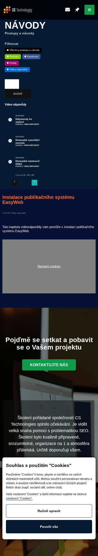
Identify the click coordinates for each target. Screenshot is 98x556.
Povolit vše (49, 527)
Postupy (14, 56)
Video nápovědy (19, 69)
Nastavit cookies (49, 266)
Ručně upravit (49, 511)
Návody (25, 25)
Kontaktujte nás (49, 365)
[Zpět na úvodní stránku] (18, 10)
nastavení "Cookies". (19, 498)
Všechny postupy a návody (24, 50)
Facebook (32, 56)
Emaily (13, 63)
